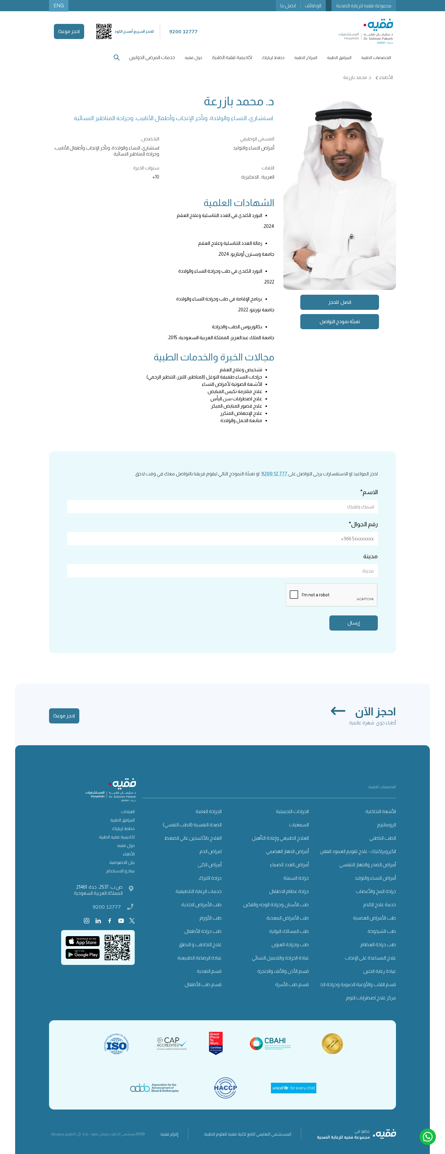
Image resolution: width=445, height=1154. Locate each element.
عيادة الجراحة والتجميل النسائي (280, 957)
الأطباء (129, 853)
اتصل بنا (288, 5)
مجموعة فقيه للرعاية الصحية (363, 5)
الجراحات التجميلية (292, 811)
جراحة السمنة (296, 877)
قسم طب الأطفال (203, 984)
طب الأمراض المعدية (287, 917)
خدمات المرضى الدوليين (152, 57)
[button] (376, 57)
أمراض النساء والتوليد (375, 877)
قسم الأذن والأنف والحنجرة (283, 971)
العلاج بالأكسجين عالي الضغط (193, 838)
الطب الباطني (382, 838)
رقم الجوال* (363, 524)
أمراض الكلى (210, 864)
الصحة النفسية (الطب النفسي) (192, 824)
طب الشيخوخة (382, 931)
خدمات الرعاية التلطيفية (199, 891)
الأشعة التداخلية (380, 811)
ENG (59, 5)
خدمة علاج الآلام (379, 904)
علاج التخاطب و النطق (200, 944)
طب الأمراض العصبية (374, 917)
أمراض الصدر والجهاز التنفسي (367, 864)
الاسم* (369, 492)
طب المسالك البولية (289, 931)
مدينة (370, 556)
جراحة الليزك (210, 877)
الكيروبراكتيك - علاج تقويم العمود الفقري (357, 851)
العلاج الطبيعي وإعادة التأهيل (280, 838)
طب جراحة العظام (378, 944)
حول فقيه (126, 845)
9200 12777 (107, 907)
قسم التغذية (209, 971)
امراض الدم (210, 851)
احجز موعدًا (69, 31)
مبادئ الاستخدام (120, 870)
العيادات (128, 811)
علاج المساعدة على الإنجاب (370, 957)
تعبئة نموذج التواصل (340, 321)
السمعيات (299, 824)
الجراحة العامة (209, 811)
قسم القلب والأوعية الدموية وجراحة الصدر (355, 984)
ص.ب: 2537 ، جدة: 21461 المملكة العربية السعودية (98, 890)
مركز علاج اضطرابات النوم (371, 997)
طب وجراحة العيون (290, 944)
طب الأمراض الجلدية (201, 904)
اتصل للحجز (339, 302)
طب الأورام (210, 917)
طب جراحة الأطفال (203, 931)
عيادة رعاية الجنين (379, 971)
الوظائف (313, 5)
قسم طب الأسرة (292, 984)
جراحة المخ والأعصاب (376, 891)
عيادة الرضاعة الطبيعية (199, 957)
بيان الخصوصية (122, 862)
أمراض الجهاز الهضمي (287, 851)
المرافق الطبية (122, 820)
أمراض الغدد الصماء (289, 864)
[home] (365, 31)
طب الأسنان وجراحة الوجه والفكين (276, 904)
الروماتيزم (386, 824)
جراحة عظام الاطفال (289, 891)
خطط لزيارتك (123, 828)
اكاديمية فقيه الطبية (232, 57)
